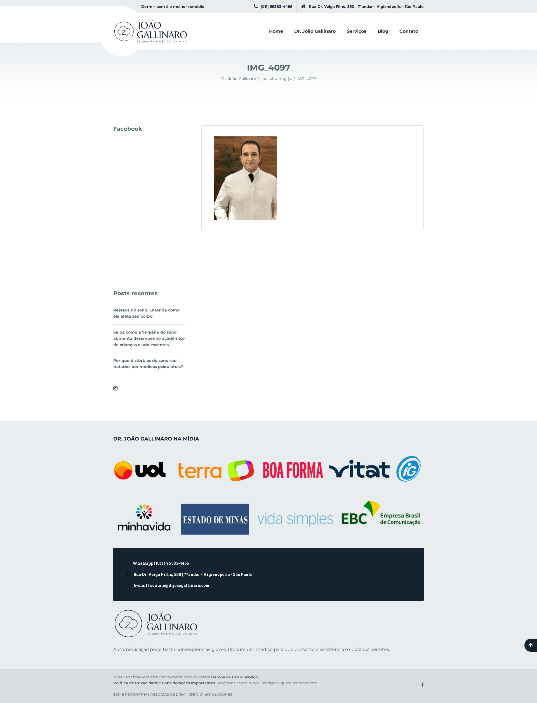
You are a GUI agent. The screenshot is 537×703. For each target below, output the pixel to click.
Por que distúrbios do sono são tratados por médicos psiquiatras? (148, 363)
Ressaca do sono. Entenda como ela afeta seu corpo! (146, 313)
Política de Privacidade (135, 683)
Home (276, 31)
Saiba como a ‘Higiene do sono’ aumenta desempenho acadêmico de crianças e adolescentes (149, 338)
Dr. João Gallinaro (315, 31)
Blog (383, 31)
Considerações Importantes (188, 683)
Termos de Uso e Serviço (234, 677)
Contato (408, 31)
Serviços (356, 31)
